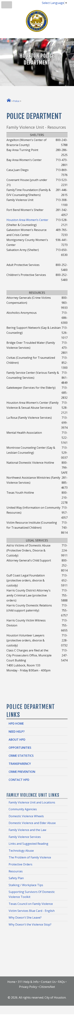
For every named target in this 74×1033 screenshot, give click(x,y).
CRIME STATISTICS (21, 756)
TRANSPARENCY (20, 764)
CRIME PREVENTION (22, 772)
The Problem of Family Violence (30, 857)
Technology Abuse (21, 851)
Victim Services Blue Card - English (32, 911)
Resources (16, 871)
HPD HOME (16, 723)
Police (16, 101)
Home (11, 982)
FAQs (61, 982)
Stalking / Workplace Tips (26, 885)
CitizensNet (47, 987)
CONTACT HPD (19, 780)
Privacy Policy (28, 987)
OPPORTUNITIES (20, 748)
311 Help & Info (28, 982)
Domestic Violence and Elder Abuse (32, 823)
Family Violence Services (25, 837)
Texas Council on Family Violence (31, 904)
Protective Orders (20, 864)
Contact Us (48, 982)
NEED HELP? (17, 732)
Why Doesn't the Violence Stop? (30, 924)
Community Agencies (23, 809)
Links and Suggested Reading (28, 844)
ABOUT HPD (17, 740)
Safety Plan (16, 878)
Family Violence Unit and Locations (32, 802)
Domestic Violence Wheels (26, 816)
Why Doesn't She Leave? (25, 917)
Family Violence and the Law (27, 830)
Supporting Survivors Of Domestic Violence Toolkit (32, 894)
